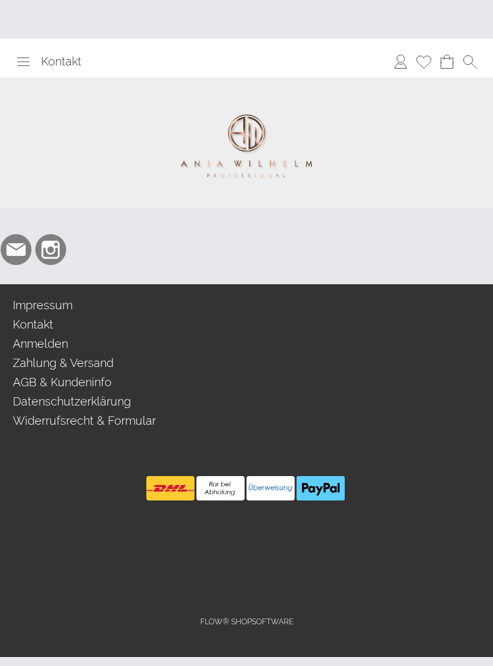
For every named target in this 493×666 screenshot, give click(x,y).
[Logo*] (246, 83)
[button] (23, 61)
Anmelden (40, 343)
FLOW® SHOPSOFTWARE (246, 621)
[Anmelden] (400, 61)
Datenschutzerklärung (72, 401)
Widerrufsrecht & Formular (84, 420)
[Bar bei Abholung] (220, 488)
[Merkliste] (423, 61)
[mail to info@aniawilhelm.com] (16, 250)
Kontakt (61, 61)
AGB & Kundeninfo (62, 382)
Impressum (43, 305)
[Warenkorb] (446, 61)
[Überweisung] (270, 488)
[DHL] (170, 488)
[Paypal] (321, 488)
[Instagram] (51, 250)
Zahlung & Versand (63, 363)
